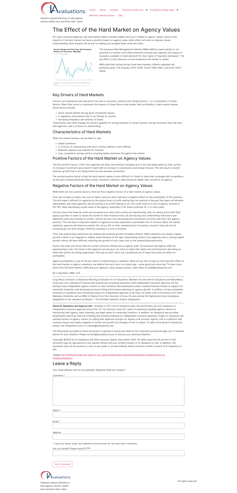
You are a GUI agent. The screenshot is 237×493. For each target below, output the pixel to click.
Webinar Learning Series (101, 15)
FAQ (120, 15)
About (103, 10)
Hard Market (67, 354)
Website (57, 432)
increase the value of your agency (91, 354)
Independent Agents (142, 354)
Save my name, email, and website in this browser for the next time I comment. (96, 443)
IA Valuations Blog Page (161, 10)
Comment (59, 375)
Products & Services (132, 10)
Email (56, 421)
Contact (114, 10)
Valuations (67, 358)
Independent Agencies (120, 354)
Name (56, 410)
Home (92, 10)
